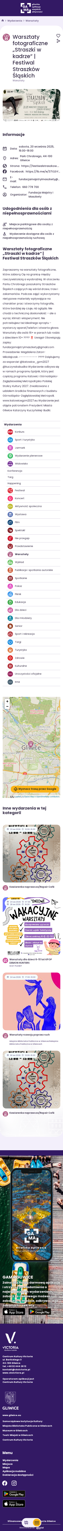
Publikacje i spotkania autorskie (34, 570)
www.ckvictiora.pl (13, 1372)
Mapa (6, 1467)
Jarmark (20, 447)
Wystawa (20, 514)
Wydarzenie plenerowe (29, 455)
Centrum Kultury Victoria (18, 1439)
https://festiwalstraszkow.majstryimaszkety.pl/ (40, 166)
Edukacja (20, 602)
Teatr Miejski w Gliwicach (18, 1435)
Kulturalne (21, 666)
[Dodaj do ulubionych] (58, 36)
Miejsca (7, 1464)
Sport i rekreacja (25, 634)
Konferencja (15, 471)
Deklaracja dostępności (18, 1475)
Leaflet (18, 796)
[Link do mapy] (26, 1523)
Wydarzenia (14, 20)
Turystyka (21, 650)
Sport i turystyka (25, 439)
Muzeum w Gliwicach (15, 1430)
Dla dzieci (20, 610)
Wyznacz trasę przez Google (37, 789)
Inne (17, 682)
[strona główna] (2, 21)
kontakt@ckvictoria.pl (16, 1369)
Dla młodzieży (23, 618)
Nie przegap (22, 538)
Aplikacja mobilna (14, 1471)
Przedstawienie (24, 546)
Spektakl (20, 530)
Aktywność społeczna (28, 506)
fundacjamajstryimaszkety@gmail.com (39, 179)
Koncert (19, 498)
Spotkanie (21, 578)
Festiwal (20, 490)
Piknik (18, 594)
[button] (30, 744)
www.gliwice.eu (12, 1415)
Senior (18, 626)
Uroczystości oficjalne (28, 673)
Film (17, 522)
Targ (10, 477)
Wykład (19, 562)
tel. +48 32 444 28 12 (14, 1366)
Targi (18, 642)
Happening (14, 483)
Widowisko (21, 463)
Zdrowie (20, 658)
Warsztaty (32, 20)
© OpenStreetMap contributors (46, 796)
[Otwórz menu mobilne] (37, 1522)
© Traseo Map (28, 796)
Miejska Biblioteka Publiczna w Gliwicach (27, 1425)
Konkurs (19, 431)
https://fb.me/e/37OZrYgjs (43, 171)
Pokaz (18, 586)
